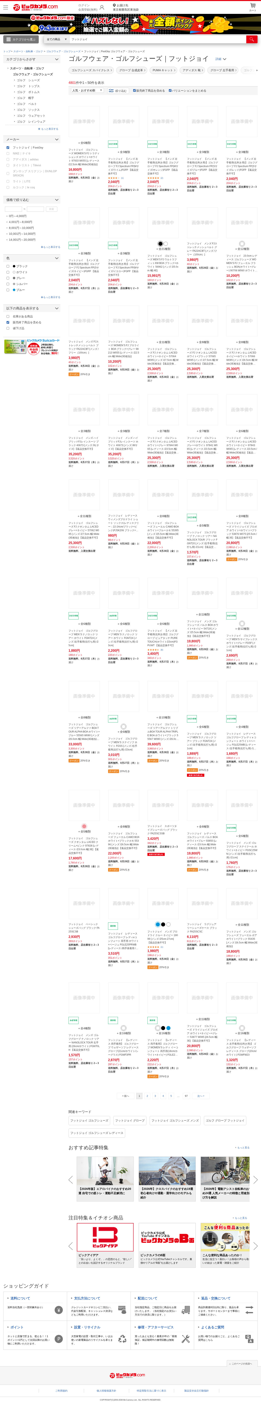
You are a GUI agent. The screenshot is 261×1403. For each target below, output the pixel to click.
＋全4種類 (242, 726)
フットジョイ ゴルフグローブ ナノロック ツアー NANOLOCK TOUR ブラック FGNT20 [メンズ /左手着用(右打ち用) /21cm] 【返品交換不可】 (202, 540)
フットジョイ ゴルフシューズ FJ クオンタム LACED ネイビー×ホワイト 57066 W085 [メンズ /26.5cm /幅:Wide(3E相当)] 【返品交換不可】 (241, 357)
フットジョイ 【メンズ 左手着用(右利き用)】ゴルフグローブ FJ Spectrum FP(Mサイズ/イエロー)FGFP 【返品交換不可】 (123, 267)
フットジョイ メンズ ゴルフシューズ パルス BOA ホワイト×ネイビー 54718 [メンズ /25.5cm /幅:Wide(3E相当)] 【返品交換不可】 (202, 628)
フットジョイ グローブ (130, 1120)
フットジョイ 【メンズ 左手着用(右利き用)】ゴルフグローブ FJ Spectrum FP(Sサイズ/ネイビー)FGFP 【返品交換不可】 (84, 267)
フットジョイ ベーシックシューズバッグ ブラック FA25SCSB (84, 928)
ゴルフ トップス (28, 86)
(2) (162, 178)
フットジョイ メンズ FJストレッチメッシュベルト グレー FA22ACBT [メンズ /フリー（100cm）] (202, 249)
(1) (122, 178)
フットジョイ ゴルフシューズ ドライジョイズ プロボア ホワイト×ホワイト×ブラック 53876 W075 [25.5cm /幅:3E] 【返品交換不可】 (241, 530)
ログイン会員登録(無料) (87, 7)
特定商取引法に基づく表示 (151, 1390)
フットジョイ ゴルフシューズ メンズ (175, 1120)
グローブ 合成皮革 (131, 70)
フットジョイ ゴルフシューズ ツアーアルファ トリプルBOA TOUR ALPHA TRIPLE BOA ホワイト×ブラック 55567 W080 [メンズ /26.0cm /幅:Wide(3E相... (162, 732)
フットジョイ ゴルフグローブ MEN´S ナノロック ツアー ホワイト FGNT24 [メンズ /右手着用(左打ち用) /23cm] (123, 638)
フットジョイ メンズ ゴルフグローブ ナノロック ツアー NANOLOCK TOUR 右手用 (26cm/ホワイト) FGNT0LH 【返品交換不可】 (84, 1042)
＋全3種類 (123, 152)
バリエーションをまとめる (189, 90)
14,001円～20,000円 (22, 239)
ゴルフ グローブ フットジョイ (225, 1120)
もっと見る (243, 1147)
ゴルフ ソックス (28, 109)
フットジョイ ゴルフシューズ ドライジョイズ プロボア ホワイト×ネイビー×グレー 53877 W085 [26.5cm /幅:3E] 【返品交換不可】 (202, 1033)
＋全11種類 (163, 342)
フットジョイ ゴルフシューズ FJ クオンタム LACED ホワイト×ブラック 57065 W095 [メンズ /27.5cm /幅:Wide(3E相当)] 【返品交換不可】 (202, 357)
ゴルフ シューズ (28, 80)
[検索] (252, 39)
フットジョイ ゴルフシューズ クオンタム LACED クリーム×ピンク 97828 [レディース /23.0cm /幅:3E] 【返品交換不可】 (84, 845)
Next (255, 1180)
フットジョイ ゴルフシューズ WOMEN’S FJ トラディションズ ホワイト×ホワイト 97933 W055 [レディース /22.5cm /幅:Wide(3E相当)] (84, 157)
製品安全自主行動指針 (196, 1390)
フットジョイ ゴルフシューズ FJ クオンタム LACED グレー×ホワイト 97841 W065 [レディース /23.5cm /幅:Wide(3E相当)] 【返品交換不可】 (202, 445)
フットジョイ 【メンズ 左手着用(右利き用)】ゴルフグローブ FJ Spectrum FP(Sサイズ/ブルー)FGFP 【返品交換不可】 (202, 166)
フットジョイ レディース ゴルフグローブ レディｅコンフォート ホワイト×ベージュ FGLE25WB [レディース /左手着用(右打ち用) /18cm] (241, 741)
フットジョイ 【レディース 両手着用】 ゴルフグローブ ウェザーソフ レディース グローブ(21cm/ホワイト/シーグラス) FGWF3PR (123, 1047)
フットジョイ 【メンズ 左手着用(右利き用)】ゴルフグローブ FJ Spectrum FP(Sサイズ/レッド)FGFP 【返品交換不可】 (241, 166)
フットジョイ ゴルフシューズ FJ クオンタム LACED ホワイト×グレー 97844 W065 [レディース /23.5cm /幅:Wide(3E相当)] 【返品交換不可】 (163, 445)
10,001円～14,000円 (22, 233)
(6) (162, 650)
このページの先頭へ (242, 1363)
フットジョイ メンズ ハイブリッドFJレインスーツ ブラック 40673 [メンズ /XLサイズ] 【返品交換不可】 (84, 443)
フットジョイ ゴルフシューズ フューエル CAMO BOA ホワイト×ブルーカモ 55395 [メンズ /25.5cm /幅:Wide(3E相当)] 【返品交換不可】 (163, 530)
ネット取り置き (183, 45)
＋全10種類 (163, 717)
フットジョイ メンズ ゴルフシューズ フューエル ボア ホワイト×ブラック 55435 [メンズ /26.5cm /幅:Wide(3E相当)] (242, 939)
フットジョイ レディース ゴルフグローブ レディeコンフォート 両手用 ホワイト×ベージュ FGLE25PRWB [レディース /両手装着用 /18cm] (123, 941)
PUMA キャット (163, 70)
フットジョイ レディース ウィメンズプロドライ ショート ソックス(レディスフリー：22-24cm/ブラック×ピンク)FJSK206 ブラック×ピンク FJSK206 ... (123, 523)
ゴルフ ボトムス (28, 92)
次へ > (200, 1096)
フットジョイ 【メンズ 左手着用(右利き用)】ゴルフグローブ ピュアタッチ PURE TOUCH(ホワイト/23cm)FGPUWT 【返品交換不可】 (162, 638)
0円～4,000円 (18, 216)
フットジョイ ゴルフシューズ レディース (96, 1133)
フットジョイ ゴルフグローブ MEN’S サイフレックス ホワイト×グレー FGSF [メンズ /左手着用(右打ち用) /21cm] (241, 643)
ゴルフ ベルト (27, 103)
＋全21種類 (163, 248)
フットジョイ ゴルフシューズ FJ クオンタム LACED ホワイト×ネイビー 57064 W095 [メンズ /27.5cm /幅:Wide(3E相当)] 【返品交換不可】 (162, 357)
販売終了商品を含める (150, 90)
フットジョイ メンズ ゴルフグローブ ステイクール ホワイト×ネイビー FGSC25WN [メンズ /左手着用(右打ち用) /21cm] (241, 850)
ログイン (43, 46)
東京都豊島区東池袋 (126, 7)
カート (253, 10)
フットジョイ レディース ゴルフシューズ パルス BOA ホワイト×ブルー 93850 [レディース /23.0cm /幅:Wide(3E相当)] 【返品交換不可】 (202, 841)
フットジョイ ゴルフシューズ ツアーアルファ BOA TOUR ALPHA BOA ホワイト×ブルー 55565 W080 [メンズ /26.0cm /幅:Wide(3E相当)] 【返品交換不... (84, 732)
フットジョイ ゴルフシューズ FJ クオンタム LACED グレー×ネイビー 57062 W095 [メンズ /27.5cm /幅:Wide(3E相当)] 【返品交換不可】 (84, 530)
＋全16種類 (123, 1033)
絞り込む (121, 90)
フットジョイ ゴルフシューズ (89, 1120)
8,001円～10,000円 (21, 227)
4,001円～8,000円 (20, 222)
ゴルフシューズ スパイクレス (90, 70)
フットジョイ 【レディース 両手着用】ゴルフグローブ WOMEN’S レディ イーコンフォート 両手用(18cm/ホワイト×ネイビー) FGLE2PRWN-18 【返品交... (163, 1048)
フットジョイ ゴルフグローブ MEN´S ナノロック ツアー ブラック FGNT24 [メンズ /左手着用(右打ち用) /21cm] (202, 741)
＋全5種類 (202, 525)
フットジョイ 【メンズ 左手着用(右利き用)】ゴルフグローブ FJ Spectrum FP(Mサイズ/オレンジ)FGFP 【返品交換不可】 (162, 166)
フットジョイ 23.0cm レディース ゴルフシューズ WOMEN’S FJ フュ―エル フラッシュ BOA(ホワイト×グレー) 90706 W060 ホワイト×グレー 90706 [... (241, 263)
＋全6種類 (84, 142)
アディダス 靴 (192, 70)
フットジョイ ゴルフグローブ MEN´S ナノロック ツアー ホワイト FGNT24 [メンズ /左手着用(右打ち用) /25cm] (83, 638)
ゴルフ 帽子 (25, 98)
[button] (245, 70)
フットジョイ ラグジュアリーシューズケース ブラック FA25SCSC (202, 928)
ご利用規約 (61, 1390)
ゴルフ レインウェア (31, 121)
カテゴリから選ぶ (24, 39)
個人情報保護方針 (106, 1390)
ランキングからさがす (114, 45)
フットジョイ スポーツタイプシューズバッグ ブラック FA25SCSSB (162, 830)
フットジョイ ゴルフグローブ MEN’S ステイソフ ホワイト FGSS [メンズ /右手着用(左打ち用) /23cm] (122, 744)
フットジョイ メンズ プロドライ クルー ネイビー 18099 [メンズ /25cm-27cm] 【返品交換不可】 (162, 937)
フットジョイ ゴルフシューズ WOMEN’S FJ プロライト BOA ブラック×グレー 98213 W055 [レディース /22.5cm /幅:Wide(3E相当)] (123, 349)
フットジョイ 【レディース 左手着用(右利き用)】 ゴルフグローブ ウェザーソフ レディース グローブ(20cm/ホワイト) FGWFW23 (241, 1047)
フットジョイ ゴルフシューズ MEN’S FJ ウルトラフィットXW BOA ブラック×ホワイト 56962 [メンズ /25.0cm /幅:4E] (162, 263)
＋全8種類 (202, 342)
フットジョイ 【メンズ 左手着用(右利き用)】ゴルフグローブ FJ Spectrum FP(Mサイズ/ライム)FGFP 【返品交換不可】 (123, 166)
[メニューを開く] (6, 7)
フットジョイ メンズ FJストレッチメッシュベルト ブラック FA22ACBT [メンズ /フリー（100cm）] (84, 347)
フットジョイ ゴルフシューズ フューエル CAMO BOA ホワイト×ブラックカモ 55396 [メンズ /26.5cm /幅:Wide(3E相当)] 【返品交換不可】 (123, 841)
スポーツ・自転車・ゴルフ (27, 68)
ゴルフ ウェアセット (31, 115)
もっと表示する (49, 128)
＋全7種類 (163, 431)
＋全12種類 (242, 248)
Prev (71, 1180)
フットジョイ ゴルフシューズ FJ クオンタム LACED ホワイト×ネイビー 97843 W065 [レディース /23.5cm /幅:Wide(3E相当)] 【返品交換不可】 (241, 445)
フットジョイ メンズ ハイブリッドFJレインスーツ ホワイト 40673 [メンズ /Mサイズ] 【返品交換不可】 (123, 443)
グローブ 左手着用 (222, 70)
